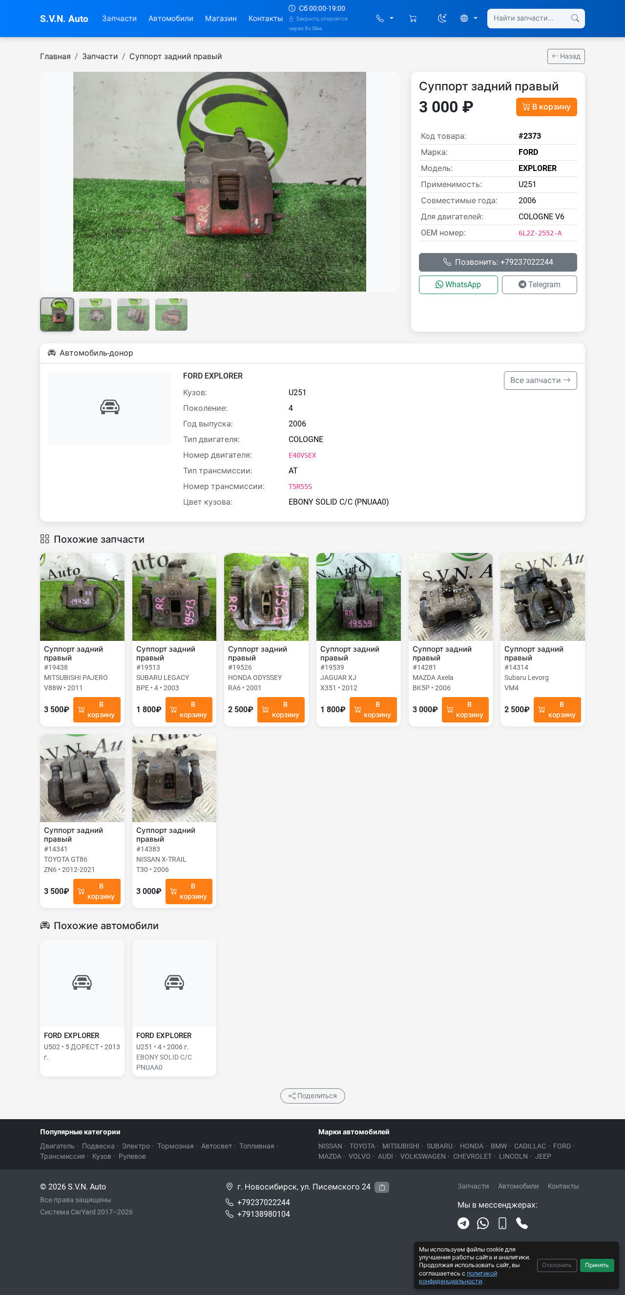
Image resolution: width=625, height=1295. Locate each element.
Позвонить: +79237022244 (504, 262)
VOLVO (360, 1156)
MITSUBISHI (400, 1146)
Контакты (266, 18)
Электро (136, 1146)
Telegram (544, 284)
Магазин (221, 18)
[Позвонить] (522, 1223)
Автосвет (216, 1146)
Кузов (101, 1156)
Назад (570, 56)
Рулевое (132, 1156)
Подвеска (98, 1146)
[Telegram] (463, 1223)
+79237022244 (263, 1202)
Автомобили (170, 18)
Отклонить (557, 1265)
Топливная (256, 1146)
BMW (499, 1146)
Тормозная (175, 1146)
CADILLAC (530, 1146)
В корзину (551, 106)
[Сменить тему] (442, 18)
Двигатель (57, 1146)
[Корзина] (413, 18)
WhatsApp (463, 284)
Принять (597, 1265)
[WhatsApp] (483, 1223)
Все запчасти (536, 380)
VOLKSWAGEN (423, 1156)
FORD (562, 1146)
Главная (55, 56)
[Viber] (502, 1223)
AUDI (385, 1156)
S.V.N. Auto (64, 18)
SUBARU (440, 1146)
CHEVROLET (472, 1156)
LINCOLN (513, 1156)
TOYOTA (362, 1146)
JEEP (543, 1156)
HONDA (471, 1146)
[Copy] (382, 1187)
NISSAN (330, 1146)
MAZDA (329, 1156)
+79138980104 (263, 1214)
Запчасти (119, 18)
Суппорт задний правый (175, 56)
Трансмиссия (62, 1156)
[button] (385, 18)
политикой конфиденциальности (458, 1277)
